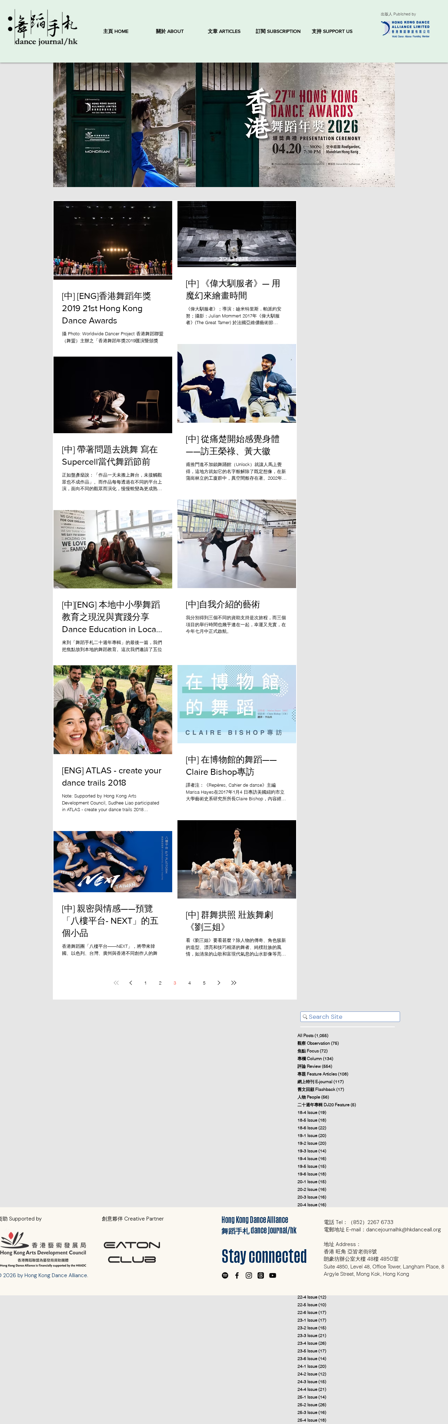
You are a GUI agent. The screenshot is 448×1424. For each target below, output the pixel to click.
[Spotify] (225, 1275)
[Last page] (233, 982)
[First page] (116, 982)
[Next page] (219, 982)
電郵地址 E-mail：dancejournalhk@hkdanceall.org (382, 1229)
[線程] (261, 1275)
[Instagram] (249, 1275)
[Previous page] (131, 982)
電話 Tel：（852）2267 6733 (358, 1222)
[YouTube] (272, 1275)
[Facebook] (237, 1275)
